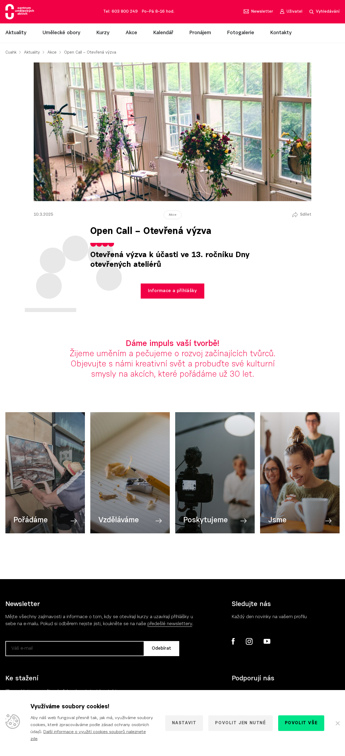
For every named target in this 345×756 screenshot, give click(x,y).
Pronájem (200, 33)
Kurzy (102, 33)
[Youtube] (266, 641)
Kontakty (281, 33)
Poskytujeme (205, 520)
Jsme (277, 520)
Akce (131, 33)
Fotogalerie (240, 33)
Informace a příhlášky (172, 291)
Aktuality (15, 33)
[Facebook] (233, 641)
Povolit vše (301, 723)
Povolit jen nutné (240, 723)
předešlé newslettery (169, 624)
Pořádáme (30, 520)
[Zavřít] (337, 723)
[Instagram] (249, 641)
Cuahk (10, 53)
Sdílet (305, 215)
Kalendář (163, 33)
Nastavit (184, 723)
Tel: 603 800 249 (120, 12)
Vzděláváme (118, 520)
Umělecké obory (61, 33)
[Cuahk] (19, 11)
